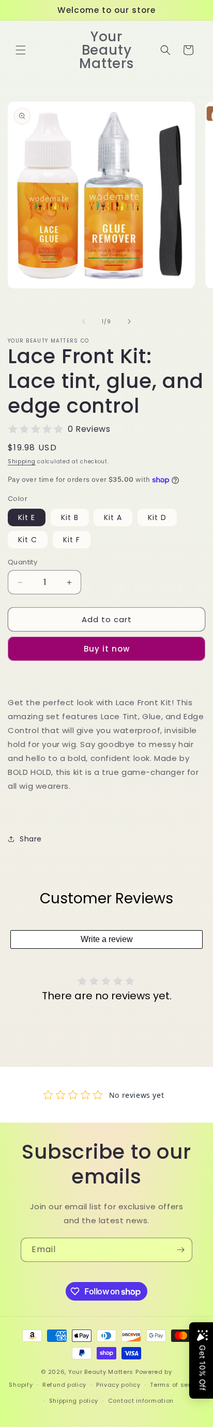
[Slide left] (83, 321)
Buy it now (107, 648)
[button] (20, 50)
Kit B (70, 517)
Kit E (26, 517)
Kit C (27, 539)
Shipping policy (74, 1401)
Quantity (22, 562)
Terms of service (177, 1385)
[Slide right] (129, 321)
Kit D (157, 517)
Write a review (107, 939)
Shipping (22, 461)
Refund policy (64, 1385)
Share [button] (31, 839)
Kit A (113, 517)
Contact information (141, 1401)
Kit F (71, 539)
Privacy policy (118, 1385)
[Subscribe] (180, 1250)
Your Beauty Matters (100, 1372)
